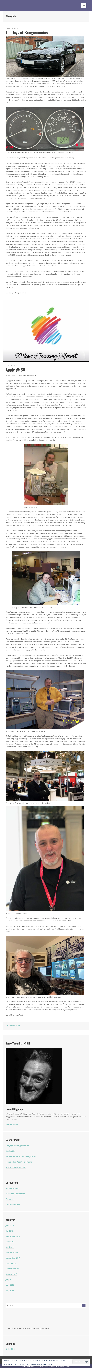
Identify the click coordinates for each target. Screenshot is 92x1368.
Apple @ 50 (15, 370)
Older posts (13, 1026)
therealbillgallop (14, 1109)
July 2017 (9, 1279)
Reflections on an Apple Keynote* (21, 1156)
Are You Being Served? (16, 1167)
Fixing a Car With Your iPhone (19, 1162)
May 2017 (10, 1290)
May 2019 (10, 1242)
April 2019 (10, 1247)
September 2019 (13, 1236)
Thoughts (10, 1199)
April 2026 (10, 1231)
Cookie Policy (47, 1364)
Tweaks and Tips (13, 1204)
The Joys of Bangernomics (27, 32)
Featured (11, 366)
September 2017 (13, 1269)
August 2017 (11, 1274)
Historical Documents (15, 1193)
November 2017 (13, 1258)
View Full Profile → (13, 1124)
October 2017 (12, 1263)
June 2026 (10, 1225)
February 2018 (12, 1252)
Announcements (13, 1188)
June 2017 (10, 1285)
